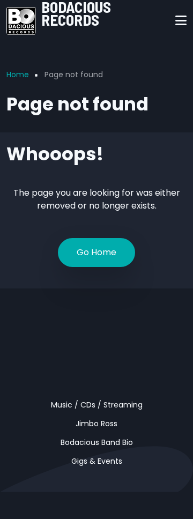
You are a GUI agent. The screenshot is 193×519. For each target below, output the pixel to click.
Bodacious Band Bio (97, 442)
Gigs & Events (96, 461)
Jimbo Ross (96, 423)
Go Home (96, 252)
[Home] (21, 20)
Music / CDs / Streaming (97, 404)
